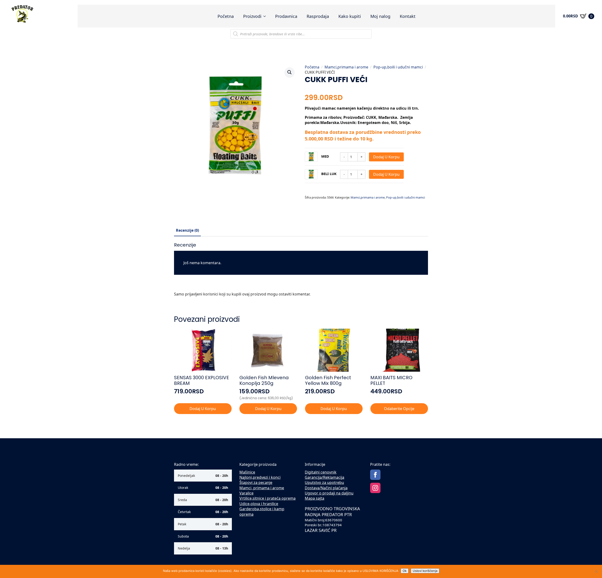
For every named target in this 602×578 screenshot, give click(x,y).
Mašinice (247, 472)
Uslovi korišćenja (425, 571)
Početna (226, 16)
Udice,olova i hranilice (258, 503)
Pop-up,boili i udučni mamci (398, 67)
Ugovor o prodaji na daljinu (329, 493)
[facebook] (375, 475)
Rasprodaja (318, 16)
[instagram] (375, 488)
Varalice (246, 493)
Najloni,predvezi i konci (260, 477)
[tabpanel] (301, 271)
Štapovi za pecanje (255, 482)
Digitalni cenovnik (321, 472)
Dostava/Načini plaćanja (326, 487)
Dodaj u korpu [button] (203, 408)
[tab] (187, 230)
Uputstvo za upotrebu (324, 482)
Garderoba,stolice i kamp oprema (261, 511)
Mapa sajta (314, 498)
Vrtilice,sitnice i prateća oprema (267, 498)
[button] (289, 72)
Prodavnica (286, 16)
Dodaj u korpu (386, 156)
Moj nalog (380, 16)
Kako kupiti (349, 16)
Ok (405, 571)
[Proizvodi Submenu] (265, 16)
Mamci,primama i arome (346, 67)
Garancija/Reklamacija (324, 477)
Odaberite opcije (399, 408)
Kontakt (408, 16)
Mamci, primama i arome (261, 487)
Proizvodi (252, 16)
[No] (596, 571)
